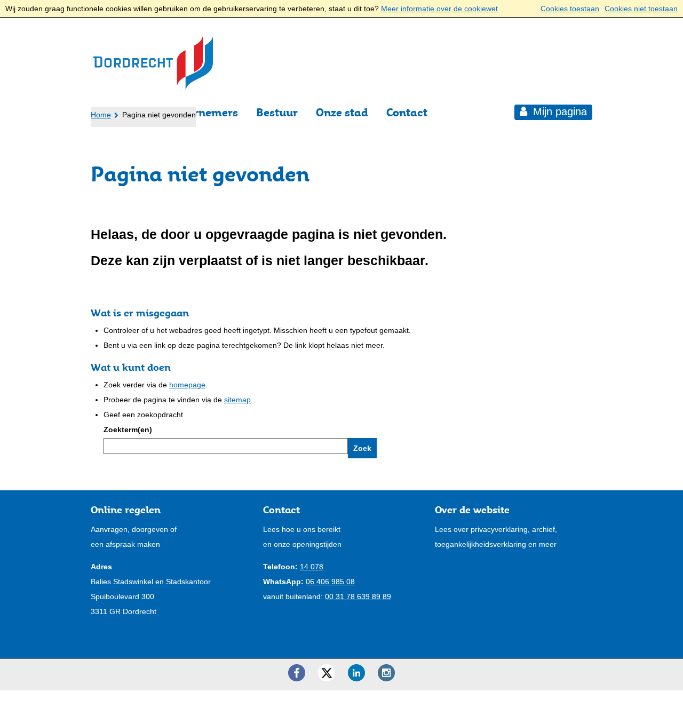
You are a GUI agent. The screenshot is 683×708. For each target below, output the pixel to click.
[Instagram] (386, 672)
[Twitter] (326, 672)
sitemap (237, 399)
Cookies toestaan (570, 8)
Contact (406, 112)
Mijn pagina (558, 111)
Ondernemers (202, 112)
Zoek (362, 448)
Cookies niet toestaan (641, 8)
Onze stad (342, 112)
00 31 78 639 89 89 (358, 596)
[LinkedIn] (356, 672)
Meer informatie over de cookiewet (439, 8)
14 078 (311, 566)
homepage (187, 384)
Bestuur (277, 112)
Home (101, 114)
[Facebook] (296, 672)
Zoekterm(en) (128, 429)
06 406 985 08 (330, 581)
